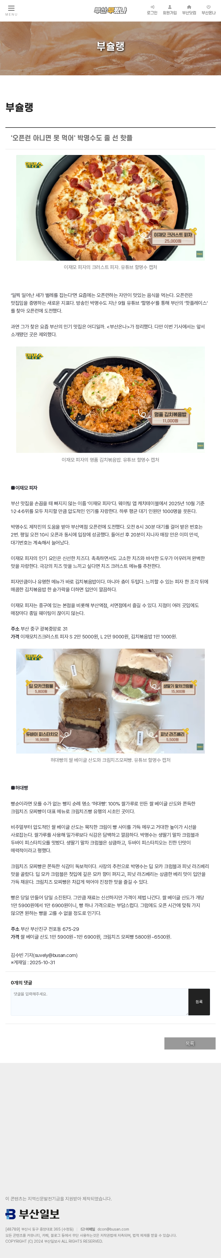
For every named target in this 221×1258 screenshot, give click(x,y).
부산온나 (209, 13)
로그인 (152, 13)
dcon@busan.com (113, 1229)
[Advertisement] (110, 1119)
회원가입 (170, 13)
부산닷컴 (189, 13)
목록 (190, 1043)
